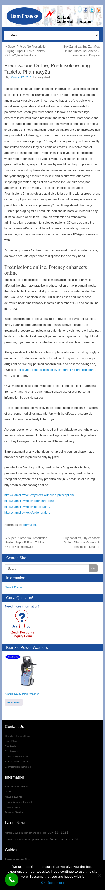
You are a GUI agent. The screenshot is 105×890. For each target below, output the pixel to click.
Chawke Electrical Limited (19, 736)
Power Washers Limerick (18, 802)
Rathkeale (10, 746)
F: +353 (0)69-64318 (16, 761)
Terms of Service (14, 812)
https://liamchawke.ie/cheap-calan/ (27, 507)
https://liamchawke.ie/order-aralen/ (27, 512)
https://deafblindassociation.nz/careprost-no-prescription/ (55, 370)
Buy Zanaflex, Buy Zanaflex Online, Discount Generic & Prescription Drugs (81, 51)
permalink (30, 525)
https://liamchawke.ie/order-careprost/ (29, 501)
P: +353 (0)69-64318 (17, 756)
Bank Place (11, 741)
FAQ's (8, 791)
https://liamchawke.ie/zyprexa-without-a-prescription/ (39, 495)
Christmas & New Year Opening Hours (26, 839)
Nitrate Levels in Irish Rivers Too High (26, 832)
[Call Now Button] (11, 879)
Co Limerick (11, 751)
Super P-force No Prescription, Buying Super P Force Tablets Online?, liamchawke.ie (26, 51)
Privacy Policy (12, 807)
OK (43, 883)
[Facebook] (85, 10)
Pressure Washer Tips (17, 859)
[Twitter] (91, 10)
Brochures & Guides (16, 786)
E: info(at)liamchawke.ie (18, 766)
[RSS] (98, 10)
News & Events (13, 587)
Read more (13, 702)
